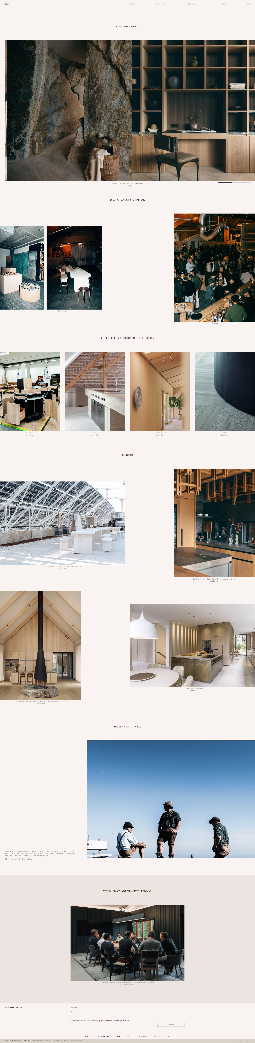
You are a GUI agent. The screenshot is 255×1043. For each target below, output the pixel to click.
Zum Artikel (62, 311)
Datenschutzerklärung (90, 1021)
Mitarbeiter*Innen (103, 1037)
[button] (239, 1041)
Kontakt (224, 4)
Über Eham (192, 4)
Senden (171, 1025)
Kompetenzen (161, 4)
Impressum (158, 1037)
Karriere (88, 1037)
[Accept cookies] (239, 1041)
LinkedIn (118, 1037)
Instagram (130, 1037)
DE (248, 4)
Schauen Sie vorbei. (127, 984)
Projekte (133, 4)
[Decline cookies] (248, 1041)
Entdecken (30, 435)
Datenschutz (143, 1037)
